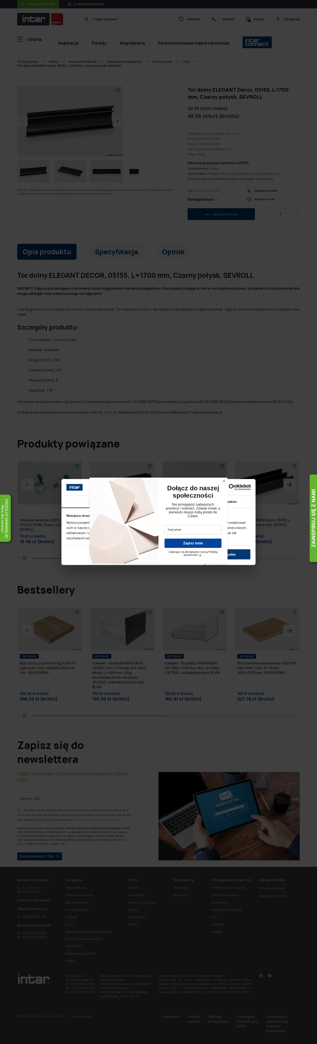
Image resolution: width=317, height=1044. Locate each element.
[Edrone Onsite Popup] (158, 522)
